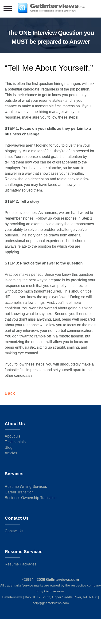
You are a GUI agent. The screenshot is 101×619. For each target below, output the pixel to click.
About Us (12, 436)
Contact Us (14, 531)
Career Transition (19, 492)
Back (10, 393)
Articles (11, 453)
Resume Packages (20, 564)
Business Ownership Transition (31, 498)
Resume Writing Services (26, 487)
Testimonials (15, 442)
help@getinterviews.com (50, 603)
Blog (8, 447)
